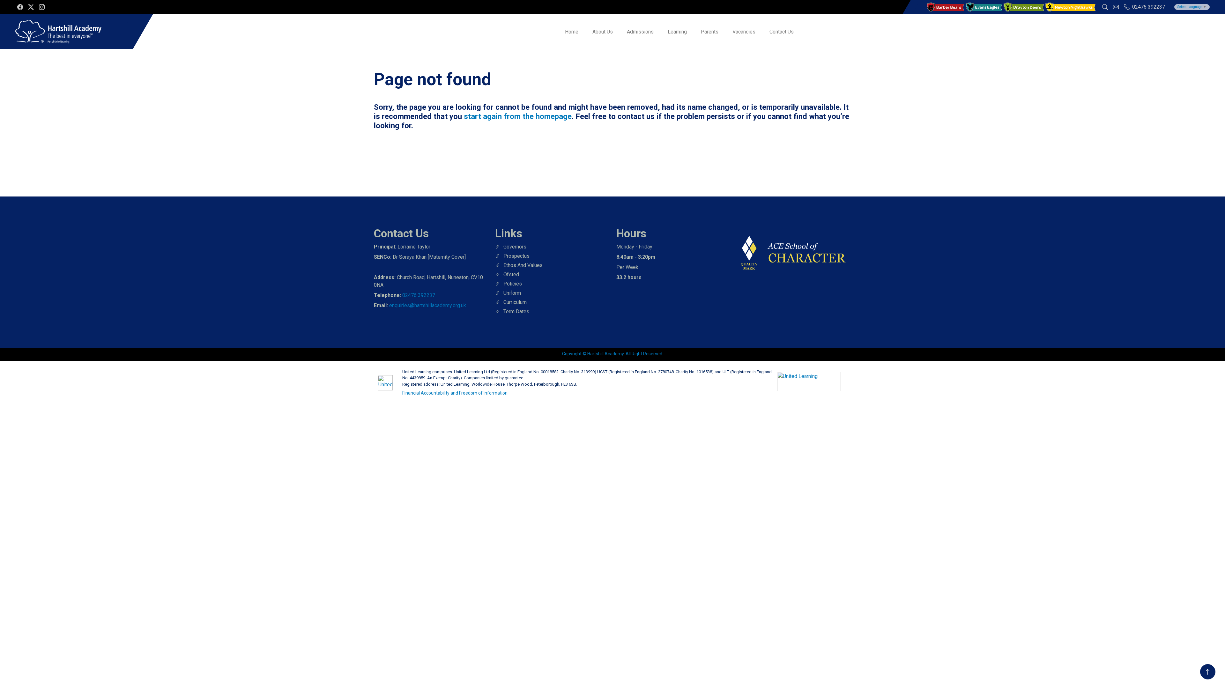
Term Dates (516, 311)
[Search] (1105, 7)
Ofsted (511, 274)
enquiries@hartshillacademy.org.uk (427, 305)
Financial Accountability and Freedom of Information (455, 393)
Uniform (512, 293)
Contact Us (781, 32)
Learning (677, 32)
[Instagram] (42, 7)
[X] (31, 7)
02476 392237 (418, 295)
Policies (512, 284)
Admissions (640, 32)
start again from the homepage (518, 116)
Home (571, 32)
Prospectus (516, 256)
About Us (602, 32)
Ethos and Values (523, 265)
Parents (709, 32)
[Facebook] (20, 7)
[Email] (1116, 7)
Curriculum (515, 302)
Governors (514, 247)
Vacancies (743, 32)
